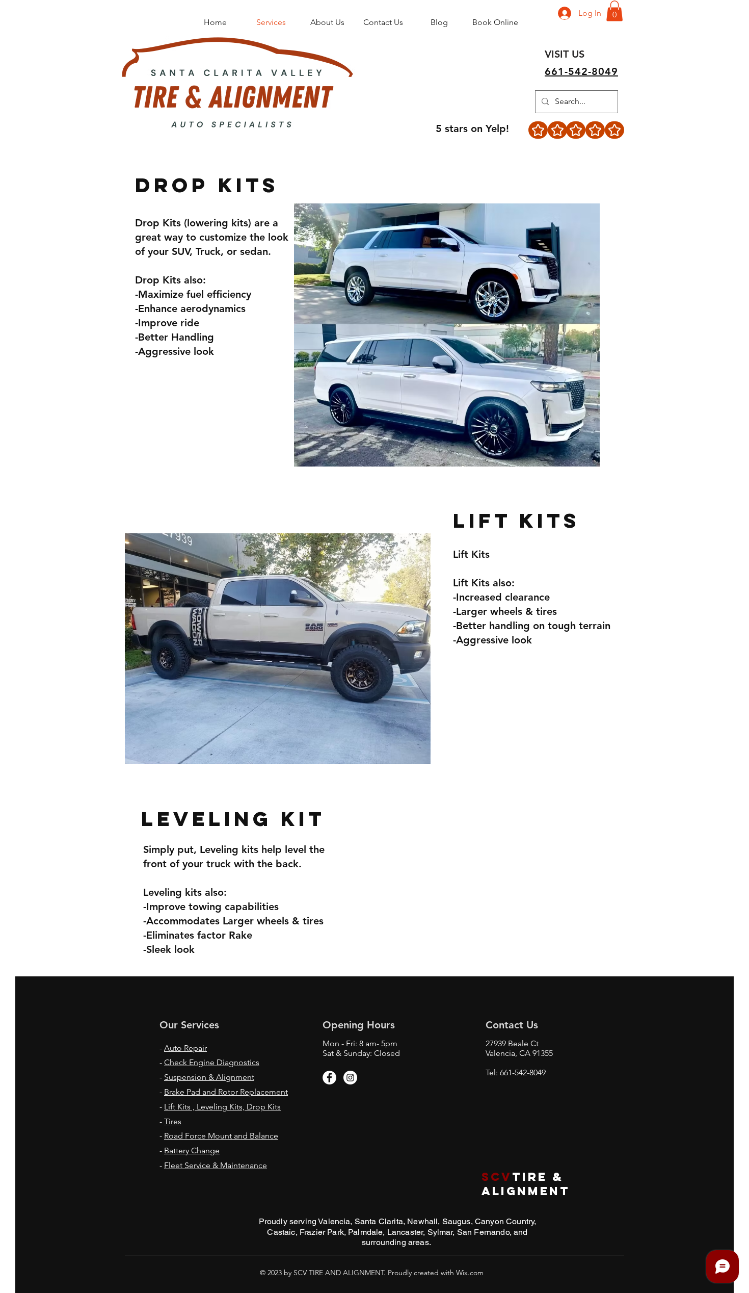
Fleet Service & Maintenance (215, 1165)
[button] (614, 11)
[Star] (538, 130)
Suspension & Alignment (209, 1077)
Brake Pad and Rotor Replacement (226, 1092)
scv (496, 1177)
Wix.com (469, 1272)
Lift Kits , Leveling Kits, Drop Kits (222, 1106)
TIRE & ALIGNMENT (528, 1184)
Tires (172, 1121)
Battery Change (192, 1150)
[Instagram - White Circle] (350, 1077)
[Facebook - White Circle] (329, 1077)
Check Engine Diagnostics (211, 1062)
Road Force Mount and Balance (221, 1136)
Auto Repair (185, 1048)
